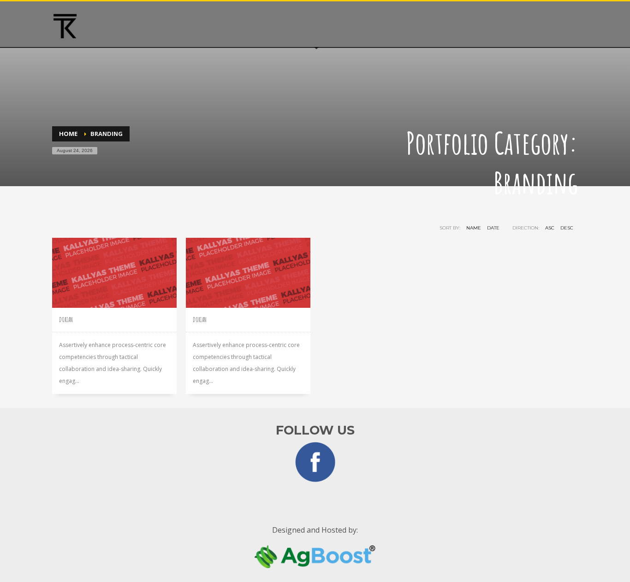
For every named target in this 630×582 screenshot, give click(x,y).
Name (473, 228)
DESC (566, 228)
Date (493, 228)
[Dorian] (114, 273)
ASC (549, 228)
